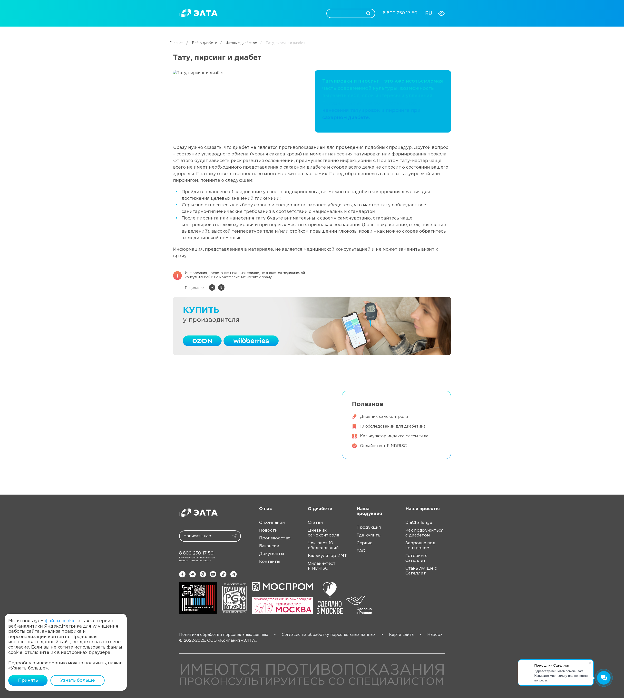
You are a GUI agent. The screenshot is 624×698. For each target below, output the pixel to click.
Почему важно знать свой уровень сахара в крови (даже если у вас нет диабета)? (248, 396)
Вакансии (269, 546)
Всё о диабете (201, 43)
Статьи (315, 523)
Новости (268, 530)
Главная (176, 43)
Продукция (246, 13)
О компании (272, 523)
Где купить (368, 535)
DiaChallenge (418, 523)
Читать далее (198, 411)
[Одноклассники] (221, 287)
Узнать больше (77, 680)
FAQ (361, 551)
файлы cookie (60, 621)
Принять (28, 680)
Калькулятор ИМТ (327, 556)
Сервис (272, 13)
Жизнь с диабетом (238, 43)
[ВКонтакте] (212, 287)
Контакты (269, 562)
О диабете (298, 13)
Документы (271, 554)
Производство (275, 538)
